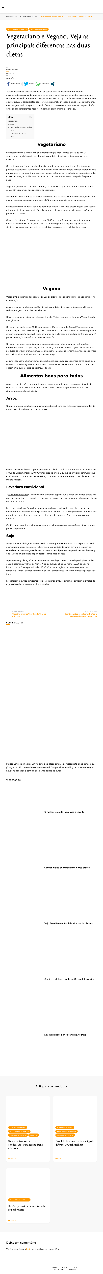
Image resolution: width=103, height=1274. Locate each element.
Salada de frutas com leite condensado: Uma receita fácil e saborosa (25, 1144)
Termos (73, 1267)
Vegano (11, 124)
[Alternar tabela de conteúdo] (29, 117)
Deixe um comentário (14, 77)
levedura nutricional (18, 494)
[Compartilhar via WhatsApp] (42, 84)
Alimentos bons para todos (20, 127)
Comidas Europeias (64, 1127)
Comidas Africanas (17, 1127)
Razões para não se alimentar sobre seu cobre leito (27, 1207)
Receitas (33, 1135)
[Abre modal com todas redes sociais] (52, 84)
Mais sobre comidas (39, 29)
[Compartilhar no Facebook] (13, 84)
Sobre (54, 1267)
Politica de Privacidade (65, 1269)
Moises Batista (12, 69)
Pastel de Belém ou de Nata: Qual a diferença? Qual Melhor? (74, 1142)
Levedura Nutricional (19, 133)
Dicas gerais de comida (17, 29)
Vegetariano (13, 121)
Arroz (13, 130)
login (28, 1249)
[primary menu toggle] (3, 7)
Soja (12, 136)
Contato (64, 1267)
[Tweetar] (29, 84)
